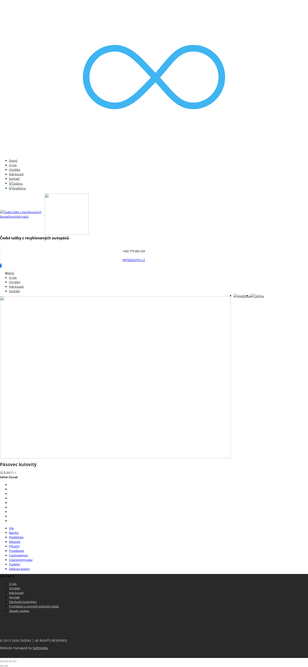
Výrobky (14, 170)
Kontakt (14, 179)
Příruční (14, 546)
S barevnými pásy (21, 560)
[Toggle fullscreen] (10, 661)
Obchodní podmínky (23, 602)
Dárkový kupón (19, 569)
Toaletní (14, 564)
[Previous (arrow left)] (2, 666)
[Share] (6, 661)
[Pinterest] (10, 498)
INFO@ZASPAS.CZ (133, 260)
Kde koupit (16, 174)
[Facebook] (10, 489)
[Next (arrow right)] (6, 666)
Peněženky (16, 537)
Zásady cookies (19, 611)
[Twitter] (10, 485)
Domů (13, 161)
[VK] (10, 494)
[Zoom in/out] (14, 661)
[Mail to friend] (10, 507)
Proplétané (16, 551)
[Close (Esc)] (2, 661)
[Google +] (10, 503)
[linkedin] (10, 512)
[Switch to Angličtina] (17, 188)
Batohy (14, 533)
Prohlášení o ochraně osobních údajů (34, 606)
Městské (14, 542)
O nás (13, 165)
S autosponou (18, 555)
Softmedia (40, 648)
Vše (11, 528)
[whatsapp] (10, 516)
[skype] (10, 521)
